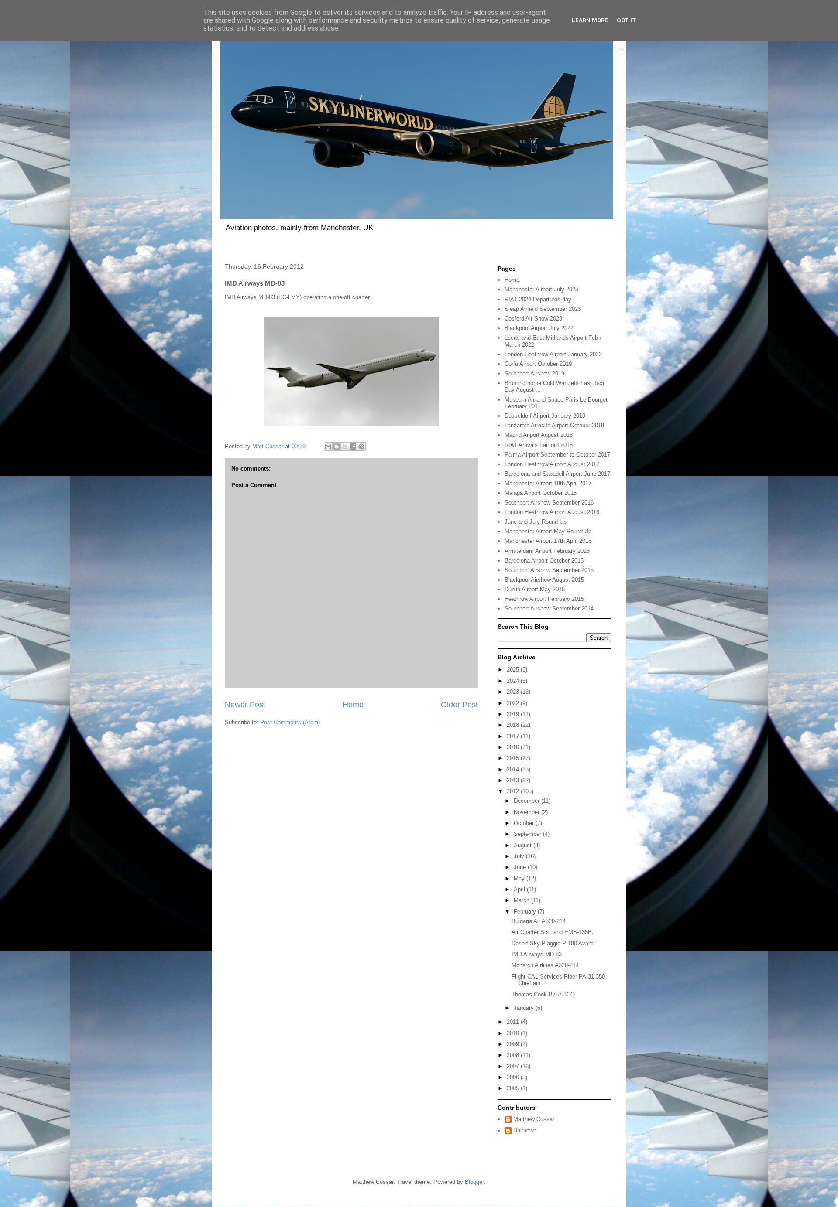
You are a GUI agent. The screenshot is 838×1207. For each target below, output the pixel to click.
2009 (514, 1044)
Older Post (459, 704)
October (525, 823)
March (522, 900)
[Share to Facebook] (353, 446)
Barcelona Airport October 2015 (544, 560)
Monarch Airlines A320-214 (545, 965)
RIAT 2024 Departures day (538, 299)
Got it (626, 20)
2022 (514, 703)
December (527, 801)
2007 (514, 1066)
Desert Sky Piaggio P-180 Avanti (553, 943)
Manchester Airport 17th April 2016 (548, 541)
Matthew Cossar (533, 1119)
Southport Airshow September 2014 (549, 608)
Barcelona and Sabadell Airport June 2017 (557, 474)
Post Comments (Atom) (290, 722)
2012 (514, 791)
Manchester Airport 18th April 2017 (548, 483)
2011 (514, 1022)
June (521, 867)
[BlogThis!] (336, 446)
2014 (514, 769)
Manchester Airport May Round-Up (548, 531)
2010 (514, 1033)
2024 (514, 681)
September (528, 834)
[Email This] (328, 446)
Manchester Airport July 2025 (541, 289)
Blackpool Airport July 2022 (539, 328)
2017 (514, 736)
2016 (514, 747)
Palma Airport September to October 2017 (557, 454)
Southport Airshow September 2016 (549, 502)
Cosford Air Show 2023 (533, 318)
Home (353, 704)
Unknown (524, 1130)
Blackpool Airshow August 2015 (544, 579)
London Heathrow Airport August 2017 (552, 464)
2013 (514, 780)
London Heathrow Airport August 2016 (552, 512)
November (527, 812)
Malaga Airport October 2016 (541, 493)
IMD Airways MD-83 (537, 954)
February (526, 911)
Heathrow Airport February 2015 (544, 599)
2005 (514, 1088)
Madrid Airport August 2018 (539, 435)
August (523, 845)
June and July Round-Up (536, 521)
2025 (514, 669)
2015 (514, 758)
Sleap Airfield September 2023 (543, 309)
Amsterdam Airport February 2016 (547, 551)
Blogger (474, 1182)
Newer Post (245, 704)
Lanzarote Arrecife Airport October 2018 (554, 425)
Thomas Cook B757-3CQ (543, 994)
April (520, 889)
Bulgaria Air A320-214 (539, 921)
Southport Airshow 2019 (534, 373)
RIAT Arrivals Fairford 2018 (539, 445)
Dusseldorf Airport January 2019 (545, 416)
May (520, 878)
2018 (514, 725)
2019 (514, 714)
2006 (514, 1077)
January (525, 1008)
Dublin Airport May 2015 (535, 589)
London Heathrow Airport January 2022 (553, 354)
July (520, 856)
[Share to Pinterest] (361, 446)
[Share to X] (344, 446)
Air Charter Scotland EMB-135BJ (553, 932)
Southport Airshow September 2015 (549, 570)
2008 (514, 1055)
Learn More (590, 20)
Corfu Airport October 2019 (538, 364)
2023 (514, 692)
